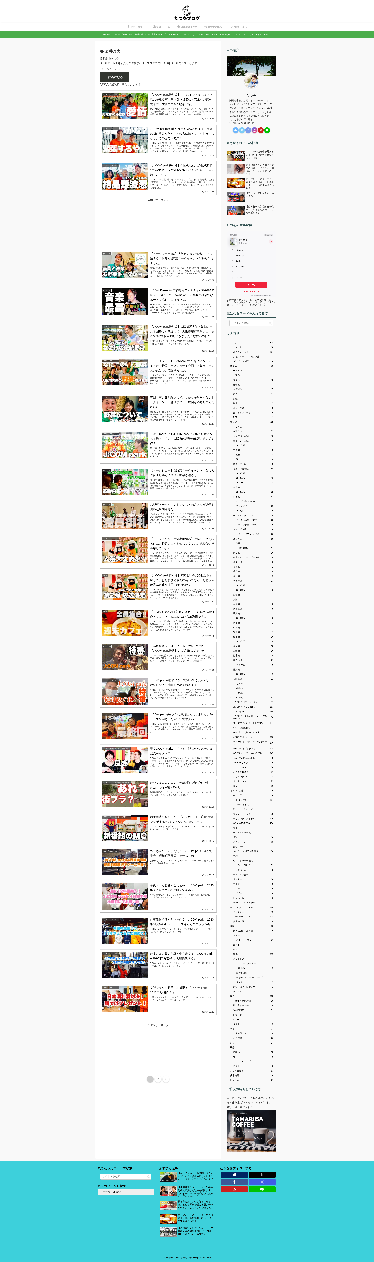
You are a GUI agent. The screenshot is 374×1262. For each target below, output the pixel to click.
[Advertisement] (158, 222)
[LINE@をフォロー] (267, 130)
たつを (251, 95)
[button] (270, 323)
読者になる (115, 77)
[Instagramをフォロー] (254, 130)
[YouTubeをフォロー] (261, 130)
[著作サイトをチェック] (236, 130)
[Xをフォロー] (242, 130)
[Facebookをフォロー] (248, 130)
